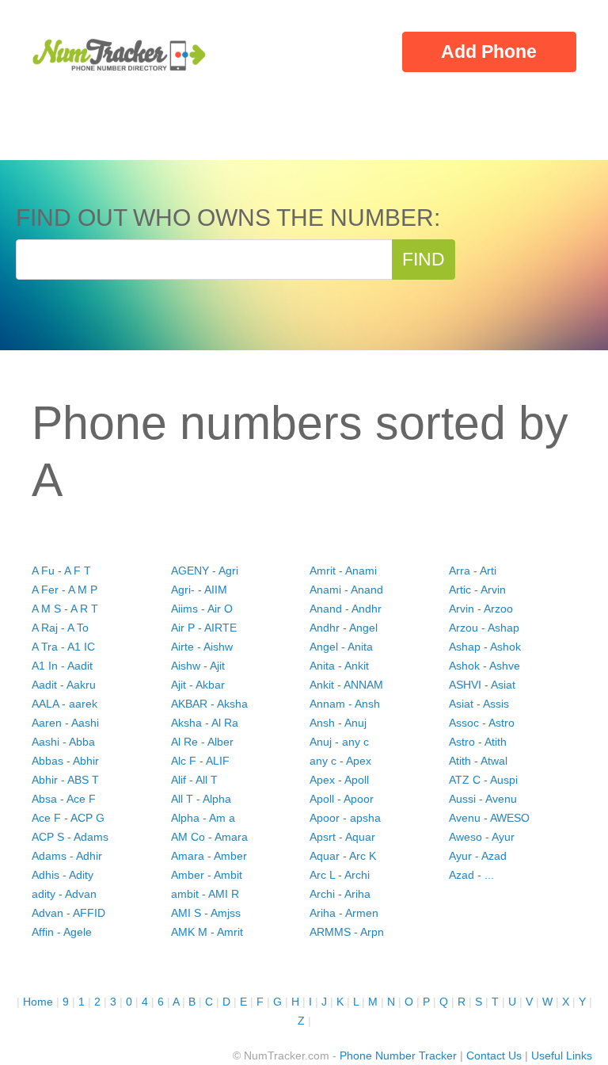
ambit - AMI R (205, 894)
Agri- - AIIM (199, 589)
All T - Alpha (201, 798)
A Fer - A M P (64, 589)
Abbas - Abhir (65, 760)
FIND (423, 259)
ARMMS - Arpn (347, 932)
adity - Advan (64, 894)
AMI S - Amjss (206, 913)
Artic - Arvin (477, 589)
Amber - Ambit (206, 874)
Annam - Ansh (345, 703)
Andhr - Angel (344, 627)
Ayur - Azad (478, 855)
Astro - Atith (478, 741)
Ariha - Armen (344, 913)
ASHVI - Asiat (482, 684)
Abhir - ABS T (65, 779)
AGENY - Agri (204, 570)
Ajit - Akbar (198, 684)
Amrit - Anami (343, 570)
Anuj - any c (339, 741)
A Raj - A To (60, 627)
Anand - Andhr (346, 608)
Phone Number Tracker (398, 1055)
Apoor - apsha (345, 817)
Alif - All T (194, 779)
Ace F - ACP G (68, 817)
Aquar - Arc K (343, 855)
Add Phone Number (489, 56)
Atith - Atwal (478, 760)
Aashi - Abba (63, 741)
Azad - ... (471, 874)
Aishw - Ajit (198, 665)
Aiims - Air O (202, 608)
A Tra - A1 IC (63, 646)
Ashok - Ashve (484, 665)
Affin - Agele (62, 932)
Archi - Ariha (340, 894)
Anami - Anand (346, 589)
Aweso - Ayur (482, 836)
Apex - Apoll (339, 779)
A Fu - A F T (61, 570)
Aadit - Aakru (64, 684)
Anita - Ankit (339, 665)
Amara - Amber (209, 855)
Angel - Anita (341, 646)
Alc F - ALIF (200, 760)
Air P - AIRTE (204, 627)
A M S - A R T (65, 608)
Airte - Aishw (202, 646)
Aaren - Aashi (65, 722)
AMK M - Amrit (207, 932)
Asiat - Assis (479, 703)
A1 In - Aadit (62, 665)
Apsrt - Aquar (342, 836)
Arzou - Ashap (484, 627)
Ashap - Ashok (485, 646)
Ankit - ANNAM (346, 684)
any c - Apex (340, 760)
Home (38, 1001)
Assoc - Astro (482, 722)
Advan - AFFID (68, 913)
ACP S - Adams (70, 836)
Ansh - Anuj (338, 722)
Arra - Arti (472, 570)
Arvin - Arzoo (481, 608)
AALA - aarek (64, 703)
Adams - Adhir (67, 855)
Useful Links (561, 1055)
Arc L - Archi (340, 874)
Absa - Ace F (64, 798)
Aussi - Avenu (483, 798)
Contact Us (494, 1055)
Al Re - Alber (202, 741)
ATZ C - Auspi (483, 779)
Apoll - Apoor (342, 798)
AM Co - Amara (209, 836)
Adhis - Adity (62, 874)
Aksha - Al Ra (204, 722)
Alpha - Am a (203, 817)
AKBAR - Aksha (209, 703)
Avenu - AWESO (489, 817)
